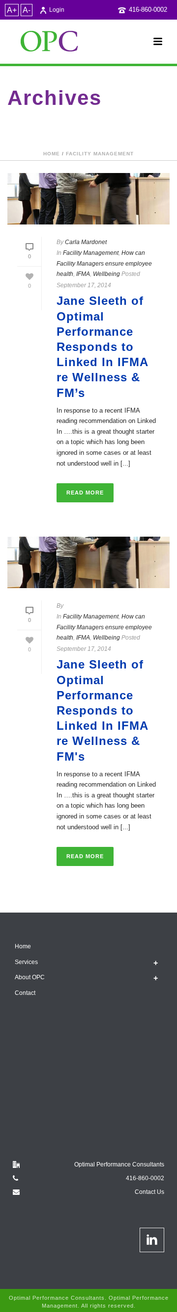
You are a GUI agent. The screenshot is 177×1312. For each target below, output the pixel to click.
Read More (85, 492)
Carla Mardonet (86, 242)
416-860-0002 (148, 9)
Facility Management (100, 153)
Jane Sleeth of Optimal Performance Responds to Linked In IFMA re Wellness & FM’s (102, 346)
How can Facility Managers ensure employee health (104, 263)
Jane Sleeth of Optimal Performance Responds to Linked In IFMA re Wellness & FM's (102, 710)
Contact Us (149, 1191)
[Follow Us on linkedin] (152, 1240)
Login (56, 9)
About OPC (30, 977)
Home (51, 153)
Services (26, 962)
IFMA (83, 274)
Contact (25, 993)
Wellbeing (106, 274)
